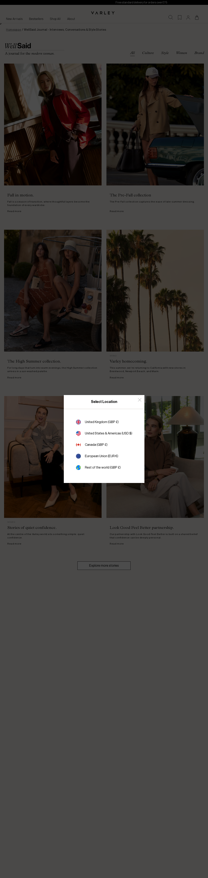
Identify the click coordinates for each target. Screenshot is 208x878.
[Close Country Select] (139, 400)
